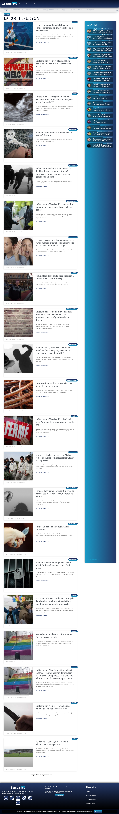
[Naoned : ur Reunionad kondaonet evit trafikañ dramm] (18, 143)
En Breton (90, 10)
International (18, 10)
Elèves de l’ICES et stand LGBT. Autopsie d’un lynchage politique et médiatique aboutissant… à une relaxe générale (55, 601)
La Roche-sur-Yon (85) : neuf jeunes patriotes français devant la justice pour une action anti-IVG (54, 99)
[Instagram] (30, 798)
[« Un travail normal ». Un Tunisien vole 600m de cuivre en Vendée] (18, 394)
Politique (5, 10)
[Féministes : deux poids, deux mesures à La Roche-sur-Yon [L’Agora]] (18, 287)
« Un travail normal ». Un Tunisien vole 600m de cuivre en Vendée (54, 384)
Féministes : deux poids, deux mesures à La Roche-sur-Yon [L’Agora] (55, 277)
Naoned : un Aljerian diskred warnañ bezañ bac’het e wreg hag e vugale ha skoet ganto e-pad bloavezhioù (53, 350)
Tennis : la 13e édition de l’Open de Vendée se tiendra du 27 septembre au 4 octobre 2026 (54, 27)
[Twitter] (12, 798)
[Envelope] (18, 802)
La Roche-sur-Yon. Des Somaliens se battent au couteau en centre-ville (53, 707)
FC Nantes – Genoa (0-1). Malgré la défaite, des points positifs (52, 743)
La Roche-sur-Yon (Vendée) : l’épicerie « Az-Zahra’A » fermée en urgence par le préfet (55, 422)
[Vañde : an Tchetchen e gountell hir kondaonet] (18, 537)
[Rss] (24, 798)
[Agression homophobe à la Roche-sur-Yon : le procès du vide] (18, 645)
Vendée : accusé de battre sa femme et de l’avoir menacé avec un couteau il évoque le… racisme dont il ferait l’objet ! (55, 242)
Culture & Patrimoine (50, 10)
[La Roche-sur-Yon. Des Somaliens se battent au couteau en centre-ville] (18, 717)
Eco (37, 10)
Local (64, 10)
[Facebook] (6, 798)
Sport (73, 10)
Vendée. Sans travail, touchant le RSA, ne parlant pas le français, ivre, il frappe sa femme (55, 493)
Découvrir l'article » (42, 42)
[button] (116, 9)
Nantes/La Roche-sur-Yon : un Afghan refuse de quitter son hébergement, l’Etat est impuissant (55, 457)
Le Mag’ (80, 10)
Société (28, 10)
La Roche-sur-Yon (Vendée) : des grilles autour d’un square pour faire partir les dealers (54, 207)
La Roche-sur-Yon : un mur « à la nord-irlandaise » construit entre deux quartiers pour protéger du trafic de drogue (54, 315)
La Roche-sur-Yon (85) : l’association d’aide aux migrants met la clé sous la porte (53, 63)
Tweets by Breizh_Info (93, 559)
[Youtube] (18, 798)
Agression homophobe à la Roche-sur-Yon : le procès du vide (54, 635)
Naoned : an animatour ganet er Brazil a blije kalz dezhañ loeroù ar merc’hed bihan (54, 565)
